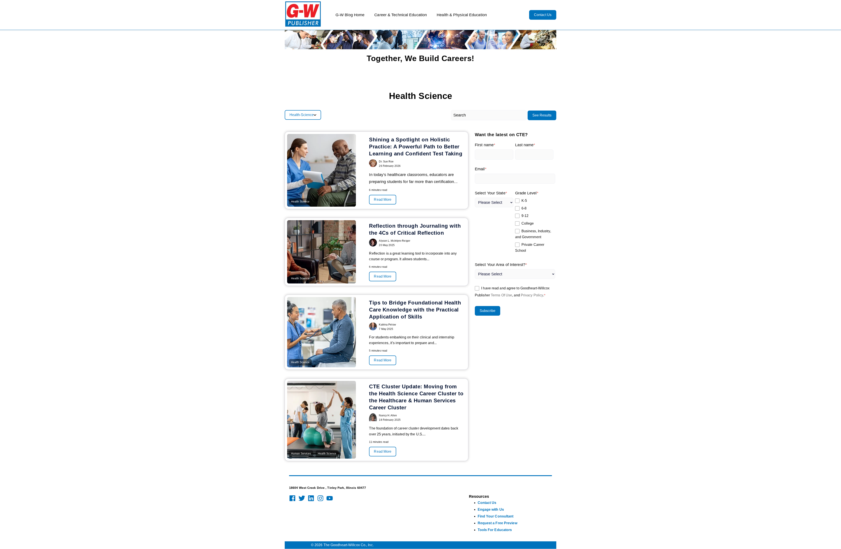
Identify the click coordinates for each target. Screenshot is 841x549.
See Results (541, 115)
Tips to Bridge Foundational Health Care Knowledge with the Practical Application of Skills (415, 310)
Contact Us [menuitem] (487, 503)
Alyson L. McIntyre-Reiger (394, 240)
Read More (382, 199)
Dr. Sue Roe (386, 161)
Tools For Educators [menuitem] (495, 530)
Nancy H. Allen (388, 415)
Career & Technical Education (400, 15)
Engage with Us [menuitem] (491, 509)
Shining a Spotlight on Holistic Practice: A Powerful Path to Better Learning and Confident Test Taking (415, 147)
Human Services (301, 453)
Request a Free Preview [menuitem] (497, 523)
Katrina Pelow (387, 324)
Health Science (300, 201)
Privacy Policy (532, 295)
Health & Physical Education (462, 15)
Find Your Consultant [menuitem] (496, 516)
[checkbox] (534, 225)
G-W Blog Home (350, 15)
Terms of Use (501, 295)
